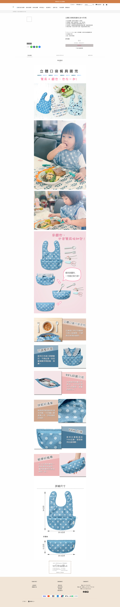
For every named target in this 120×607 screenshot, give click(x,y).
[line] (31, 47)
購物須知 (60, 585)
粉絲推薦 (62, 7)
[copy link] (39, 47)
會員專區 (48, 7)
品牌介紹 (55, 7)
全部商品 (14, 11)
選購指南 (67, 7)
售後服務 (60, 588)
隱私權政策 (60, 590)
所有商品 (41, 7)
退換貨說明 (60, 587)
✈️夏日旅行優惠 (21, 7)
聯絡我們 (79, 45)
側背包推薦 (35, 7)
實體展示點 (34, 587)
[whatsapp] (37, 47)
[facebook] (34, 47)
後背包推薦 (28, 7)
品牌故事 (34, 585)
